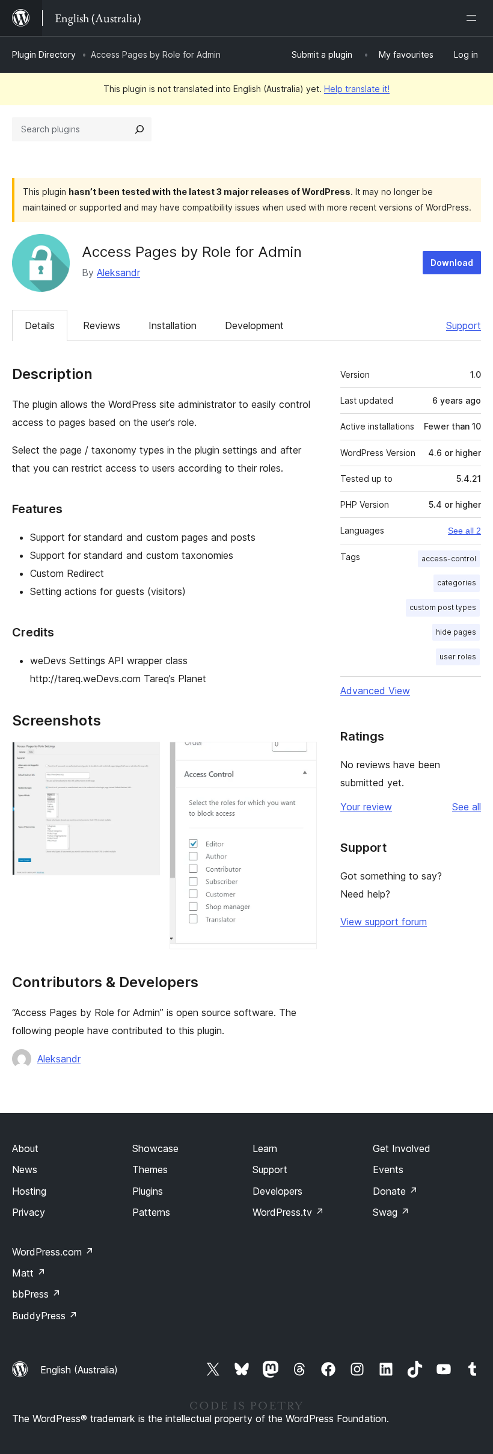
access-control (448, 558)
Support (463, 325)
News (24, 1169)
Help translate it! (357, 89)
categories (456, 582)
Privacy (28, 1212)
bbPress (36, 1294)
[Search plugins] (139, 129)
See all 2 (464, 530)
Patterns (151, 1212)
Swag (391, 1212)
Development (254, 325)
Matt (29, 1273)
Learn (265, 1148)
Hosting (29, 1191)
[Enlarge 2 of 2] (301, 758)
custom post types (442, 607)
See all (466, 807)
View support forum (383, 922)
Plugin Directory (44, 54)
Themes (150, 1169)
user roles (457, 656)
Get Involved (401, 1148)
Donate (395, 1191)
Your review (366, 807)
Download (451, 262)
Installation (173, 325)
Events (388, 1169)
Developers (277, 1191)
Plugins (147, 1191)
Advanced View (375, 691)
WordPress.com (53, 1252)
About (25, 1148)
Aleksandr (118, 272)
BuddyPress (45, 1316)
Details (40, 325)
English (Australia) (79, 1370)
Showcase (155, 1148)
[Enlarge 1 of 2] (144, 758)
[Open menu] (474, 18)
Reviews (101, 325)
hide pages (456, 631)
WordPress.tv (288, 1212)
